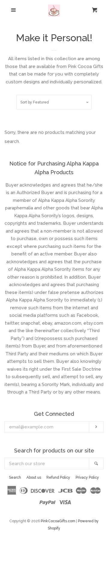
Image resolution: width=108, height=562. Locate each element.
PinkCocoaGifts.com (58, 521)
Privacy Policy (87, 477)
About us (33, 477)
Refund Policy (58, 477)
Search (15, 477)
